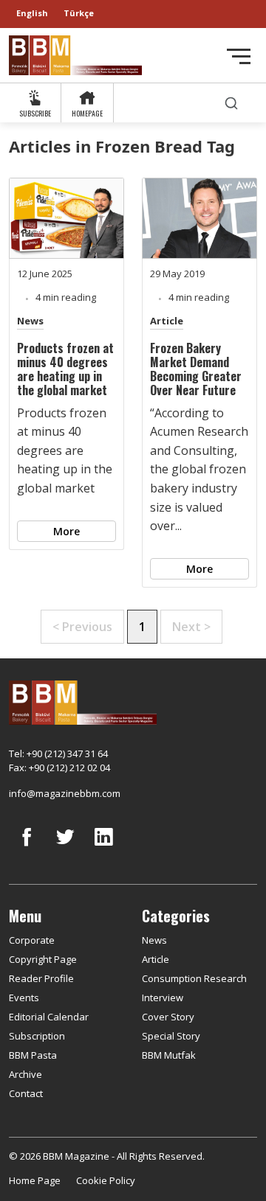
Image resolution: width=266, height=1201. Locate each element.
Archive (25, 1074)
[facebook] (26, 848)
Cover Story (168, 1016)
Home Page (35, 1180)
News (30, 320)
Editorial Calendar (49, 1016)
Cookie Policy (105, 1180)
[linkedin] (103, 848)
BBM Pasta (33, 1055)
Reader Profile (41, 978)
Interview (162, 997)
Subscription (37, 1035)
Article (166, 320)
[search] (231, 102)
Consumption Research (194, 978)
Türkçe (79, 12)
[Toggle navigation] (238, 56)
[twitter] (65, 848)
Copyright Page (43, 959)
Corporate (32, 940)
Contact (26, 1093)
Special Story (171, 1035)
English (32, 12)
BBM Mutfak (169, 1055)
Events (24, 997)
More (66, 531)
